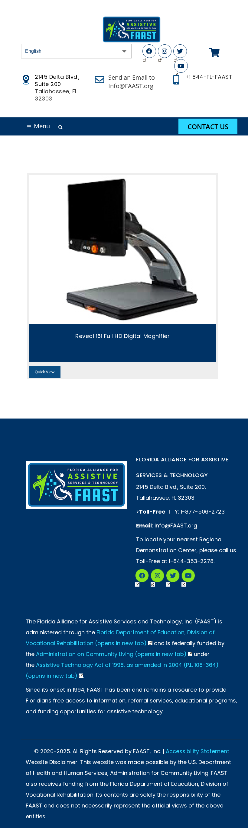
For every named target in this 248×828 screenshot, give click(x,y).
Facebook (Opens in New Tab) (149, 51)
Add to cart (122, 249)
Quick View (44, 371)
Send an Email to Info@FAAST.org (131, 81)
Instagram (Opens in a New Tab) (157, 575)
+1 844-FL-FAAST (209, 77)
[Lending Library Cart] (214, 52)
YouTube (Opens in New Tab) (181, 66)
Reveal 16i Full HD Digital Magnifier (122, 336)
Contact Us (208, 126)
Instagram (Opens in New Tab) (164, 51)
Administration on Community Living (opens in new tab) (111, 654)
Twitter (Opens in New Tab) (180, 51)
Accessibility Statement (197, 751)
